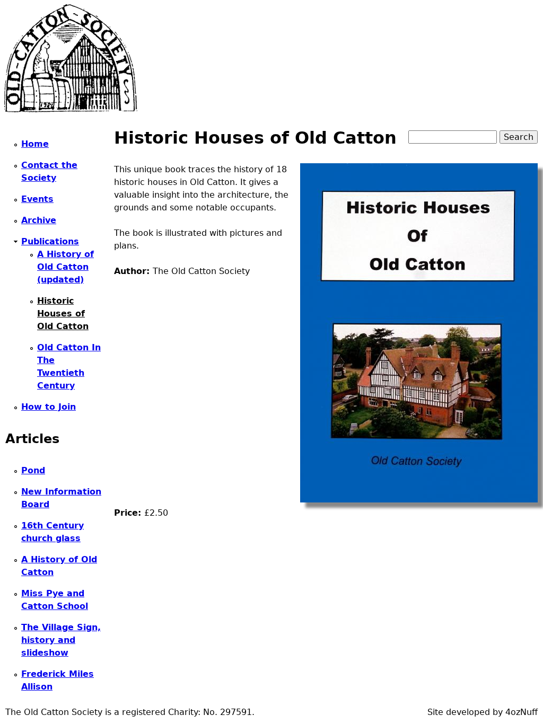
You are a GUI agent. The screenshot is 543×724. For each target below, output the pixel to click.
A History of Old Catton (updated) (65, 267)
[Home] (71, 58)
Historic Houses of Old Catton (63, 313)
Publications (50, 241)
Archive (38, 220)
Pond (33, 470)
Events (37, 199)
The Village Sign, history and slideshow (61, 640)
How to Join (48, 407)
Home (35, 144)
